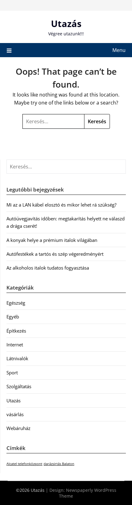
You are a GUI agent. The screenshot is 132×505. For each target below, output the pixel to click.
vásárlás (15, 414)
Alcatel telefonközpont (24, 464)
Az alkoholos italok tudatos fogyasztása (47, 268)
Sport (12, 372)
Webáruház (18, 428)
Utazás (66, 24)
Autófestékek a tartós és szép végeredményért (54, 254)
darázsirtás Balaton (59, 464)
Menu (119, 50)
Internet (14, 344)
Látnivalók (17, 358)
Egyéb (12, 317)
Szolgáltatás (18, 386)
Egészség (15, 303)
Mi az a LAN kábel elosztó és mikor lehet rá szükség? (61, 205)
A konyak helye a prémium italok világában (51, 240)
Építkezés (16, 331)
